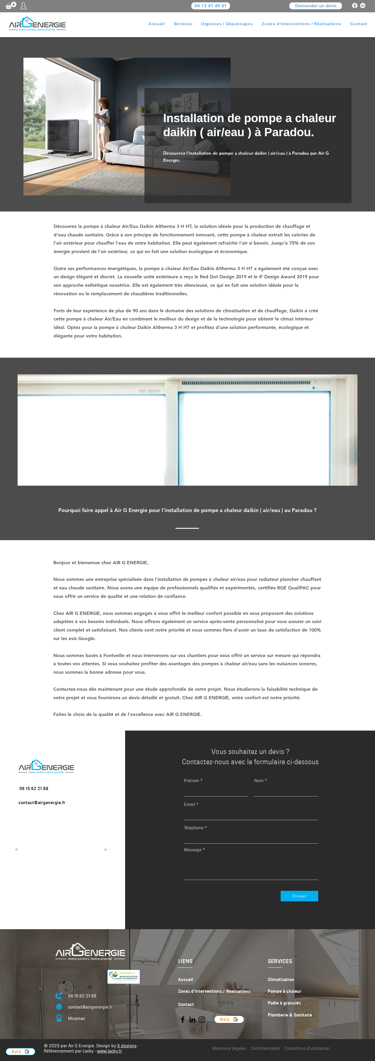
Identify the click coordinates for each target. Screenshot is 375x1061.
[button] (11, 5)
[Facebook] (354, 5)
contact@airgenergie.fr (41, 802)
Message (193, 849)
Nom (259, 780)
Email (189, 804)
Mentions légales (229, 1048)
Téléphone (194, 827)
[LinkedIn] (362, 5)
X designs (127, 1045)
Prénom (191, 780)
